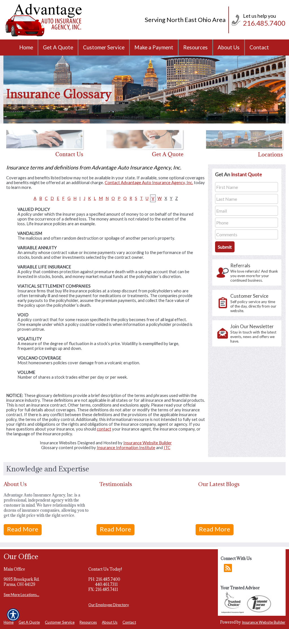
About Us (109, 622)
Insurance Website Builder (147, 442)
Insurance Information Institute (126, 447)
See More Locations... (21, 594)
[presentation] (247, 272)
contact (104, 429)
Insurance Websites (58, 442)
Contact (129, 622)
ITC (167, 447)
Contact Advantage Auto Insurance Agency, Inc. (149, 182)
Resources (88, 622)
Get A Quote (29, 622)
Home (9, 622)
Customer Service (60, 622)
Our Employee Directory (108, 604)
